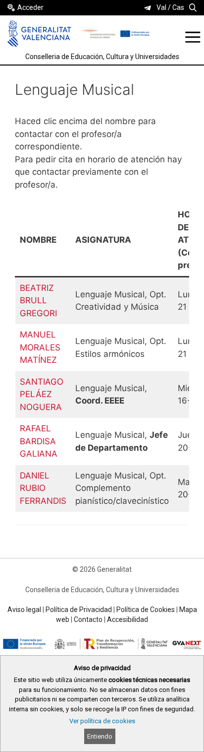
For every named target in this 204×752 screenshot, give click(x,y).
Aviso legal (24, 610)
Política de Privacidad (79, 610)
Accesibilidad (127, 619)
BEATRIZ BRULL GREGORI (38, 300)
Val (161, 7)
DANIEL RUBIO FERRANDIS (43, 488)
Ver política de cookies (102, 721)
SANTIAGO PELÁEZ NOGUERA (41, 394)
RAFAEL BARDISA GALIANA (38, 441)
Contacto (88, 619)
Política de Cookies (145, 610)
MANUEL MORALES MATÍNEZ (40, 347)
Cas (178, 7)
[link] (148, 8)
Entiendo (99, 736)
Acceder (30, 7)
